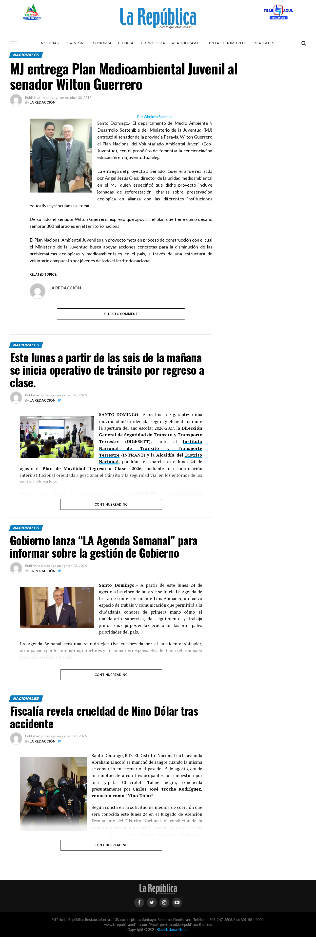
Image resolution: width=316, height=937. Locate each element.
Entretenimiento (228, 43)
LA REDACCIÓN (43, 102)
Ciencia (125, 43)
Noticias (50, 43)
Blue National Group (173, 929)
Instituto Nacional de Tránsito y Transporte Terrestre (150, 448)
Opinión (75, 43)
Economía (100, 43)
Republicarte (186, 43)
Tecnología (152, 43)
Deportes (263, 43)
